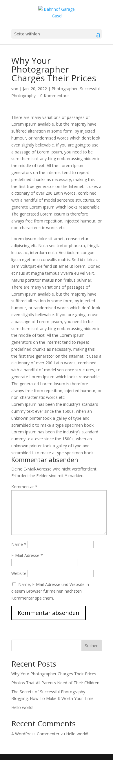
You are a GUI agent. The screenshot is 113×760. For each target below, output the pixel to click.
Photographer (65, 88)
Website (18, 573)
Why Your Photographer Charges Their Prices (53, 673)
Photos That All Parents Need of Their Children (55, 682)
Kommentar (24, 486)
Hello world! (22, 707)
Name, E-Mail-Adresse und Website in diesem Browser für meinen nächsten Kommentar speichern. (50, 591)
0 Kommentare (54, 95)
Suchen (92, 645)
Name (18, 544)
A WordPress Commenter (35, 734)
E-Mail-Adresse (27, 555)
